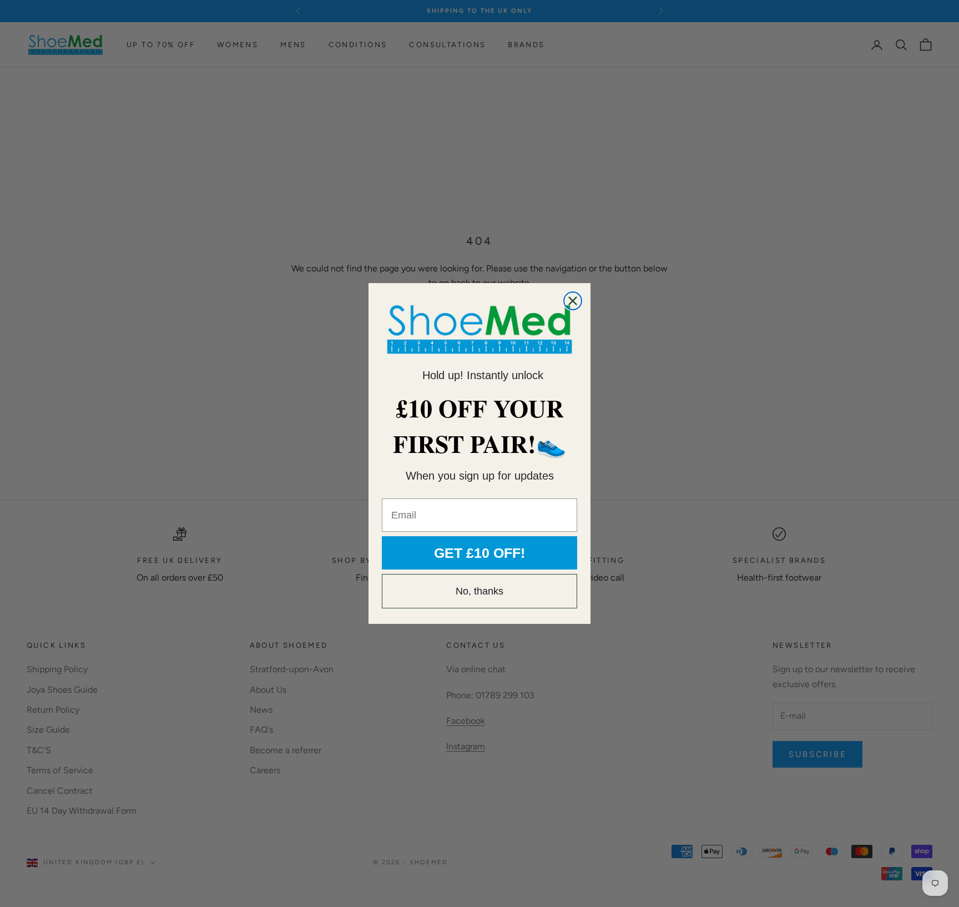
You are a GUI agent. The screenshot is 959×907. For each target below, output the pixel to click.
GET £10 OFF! (479, 553)
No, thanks (479, 591)
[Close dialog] (573, 301)
